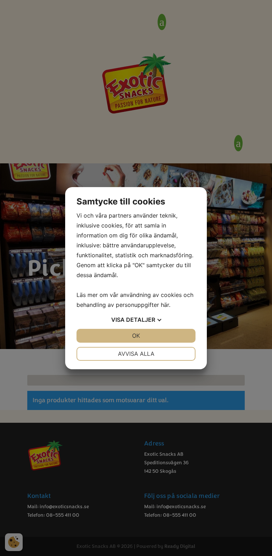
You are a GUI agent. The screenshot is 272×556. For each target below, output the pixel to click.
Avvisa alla (136, 353)
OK (136, 335)
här (165, 304)
